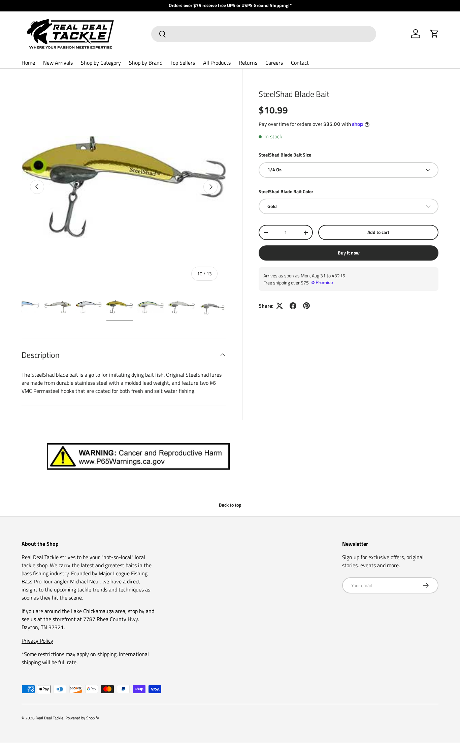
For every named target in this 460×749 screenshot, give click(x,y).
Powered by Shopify (82, 718)
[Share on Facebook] (293, 305)
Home (28, 63)
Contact (300, 63)
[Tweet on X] (279, 305)
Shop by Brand (145, 63)
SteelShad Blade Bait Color (286, 191)
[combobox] (263, 34)
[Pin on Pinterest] (306, 305)
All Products (217, 63)
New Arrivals (58, 63)
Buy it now (349, 252)
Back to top (230, 504)
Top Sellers (182, 63)
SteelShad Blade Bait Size (285, 154)
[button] (434, 33)
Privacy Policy (37, 641)
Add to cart (378, 232)
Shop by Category (101, 63)
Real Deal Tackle (49, 718)
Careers (274, 63)
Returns (248, 63)
